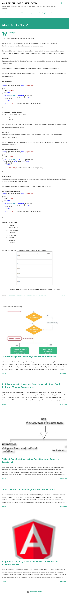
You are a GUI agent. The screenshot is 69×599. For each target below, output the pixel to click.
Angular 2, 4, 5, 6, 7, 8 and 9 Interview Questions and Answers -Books (30, 563)
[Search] (61, 3)
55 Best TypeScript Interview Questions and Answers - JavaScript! (31, 460)
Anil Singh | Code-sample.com (19, 3)
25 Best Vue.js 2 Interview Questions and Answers (29, 356)
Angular (31, 13)
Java (14, 13)
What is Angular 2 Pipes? (38, 295)
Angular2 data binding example (18, 295)
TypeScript (42, 13)
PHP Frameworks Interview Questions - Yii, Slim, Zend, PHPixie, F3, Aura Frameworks (31, 385)
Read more (63, 373)
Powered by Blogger (35, 591)
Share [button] (63, 295)
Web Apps (5, 13)
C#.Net (22, 13)
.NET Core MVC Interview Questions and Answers (28, 489)
